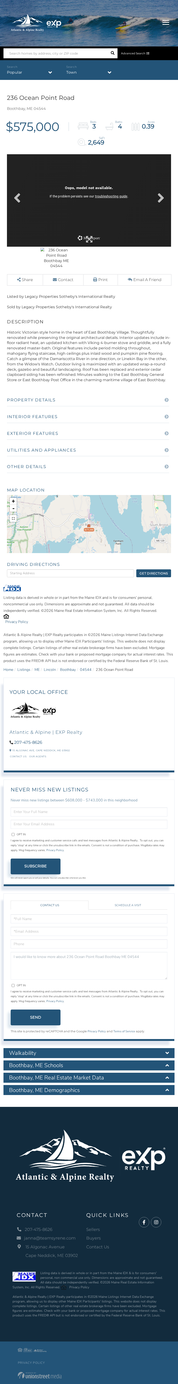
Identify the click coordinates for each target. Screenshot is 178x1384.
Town (71, 72)
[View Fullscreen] (13, 518)
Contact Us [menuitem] (97, 1247)
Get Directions (154, 573)
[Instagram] (156, 1222)
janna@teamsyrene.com (50, 1238)
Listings (23, 669)
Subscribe (35, 866)
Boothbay (68, 669)
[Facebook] (144, 1222)
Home (8, 669)
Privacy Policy (16, 621)
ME (37, 669)
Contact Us (18, 756)
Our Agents (37, 756)
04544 (86, 669)
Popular (14, 72)
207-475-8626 (28, 742)
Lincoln (50, 669)
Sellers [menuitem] (93, 1229)
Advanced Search (133, 53)
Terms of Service (124, 1031)
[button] (113, 53)
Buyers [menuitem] (93, 1238)
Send (35, 1017)
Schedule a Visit (128, 905)
